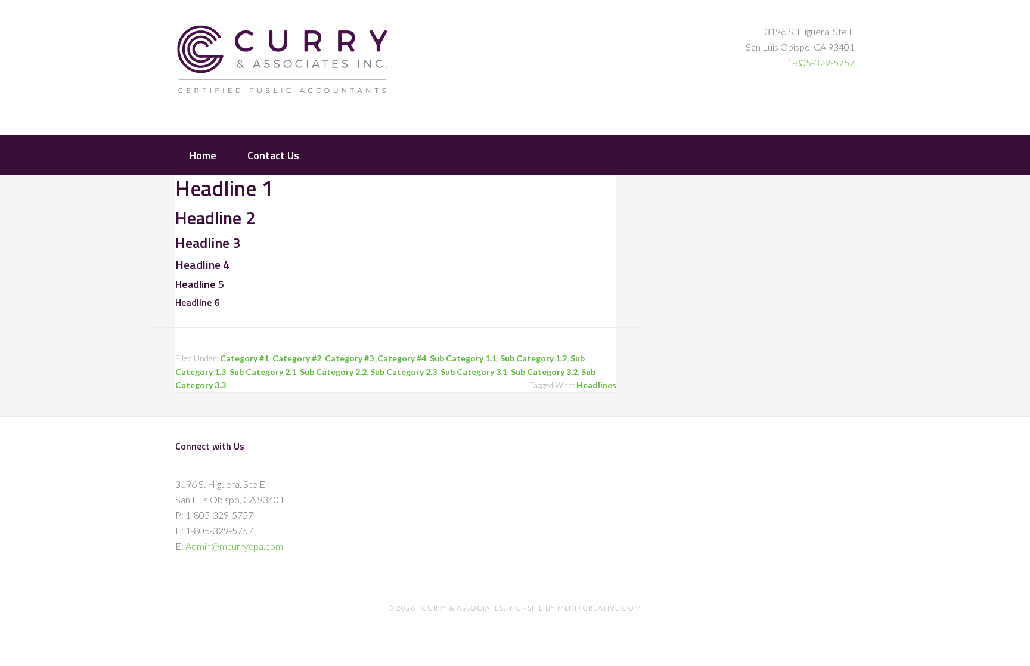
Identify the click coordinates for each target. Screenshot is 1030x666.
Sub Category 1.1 (463, 358)
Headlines (596, 385)
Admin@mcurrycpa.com (234, 546)
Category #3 (349, 358)
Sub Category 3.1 (473, 372)
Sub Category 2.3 (403, 372)
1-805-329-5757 (821, 62)
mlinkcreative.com (599, 607)
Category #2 (296, 358)
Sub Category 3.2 (544, 372)
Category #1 (244, 358)
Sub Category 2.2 (333, 372)
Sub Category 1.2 (533, 358)
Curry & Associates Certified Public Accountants (282, 66)
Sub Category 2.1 (262, 372)
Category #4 (401, 358)
